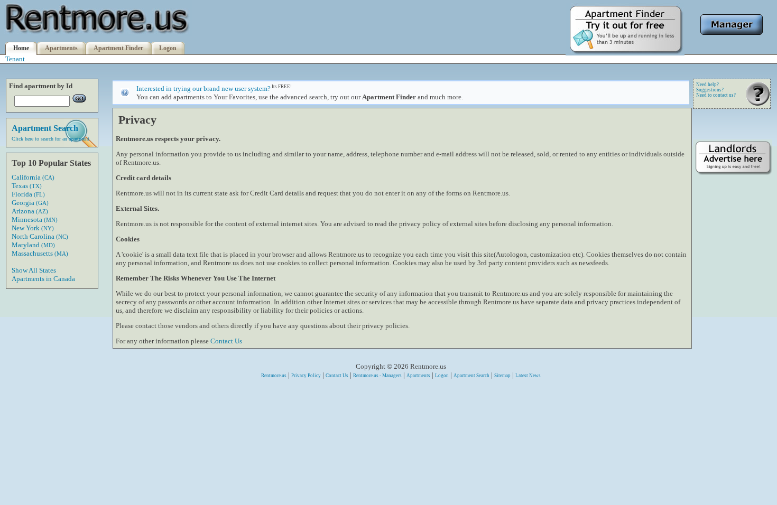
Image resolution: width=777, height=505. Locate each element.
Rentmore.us (273, 375)
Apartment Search (471, 375)
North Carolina (40, 236)
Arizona (30, 211)
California (33, 177)
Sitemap (502, 375)
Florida (28, 194)
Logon (168, 48)
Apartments (61, 48)
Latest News (528, 375)
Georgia (30, 203)
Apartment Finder (118, 48)
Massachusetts (40, 253)
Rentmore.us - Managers (377, 375)
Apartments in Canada (43, 279)
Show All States (34, 270)
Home (21, 48)
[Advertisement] (732, 341)
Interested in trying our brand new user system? (203, 88)
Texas (27, 186)
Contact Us (226, 341)
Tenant (15, 59)
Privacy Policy (306, 375)
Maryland (33, 245)
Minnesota (35, 219)
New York (33, 228)
